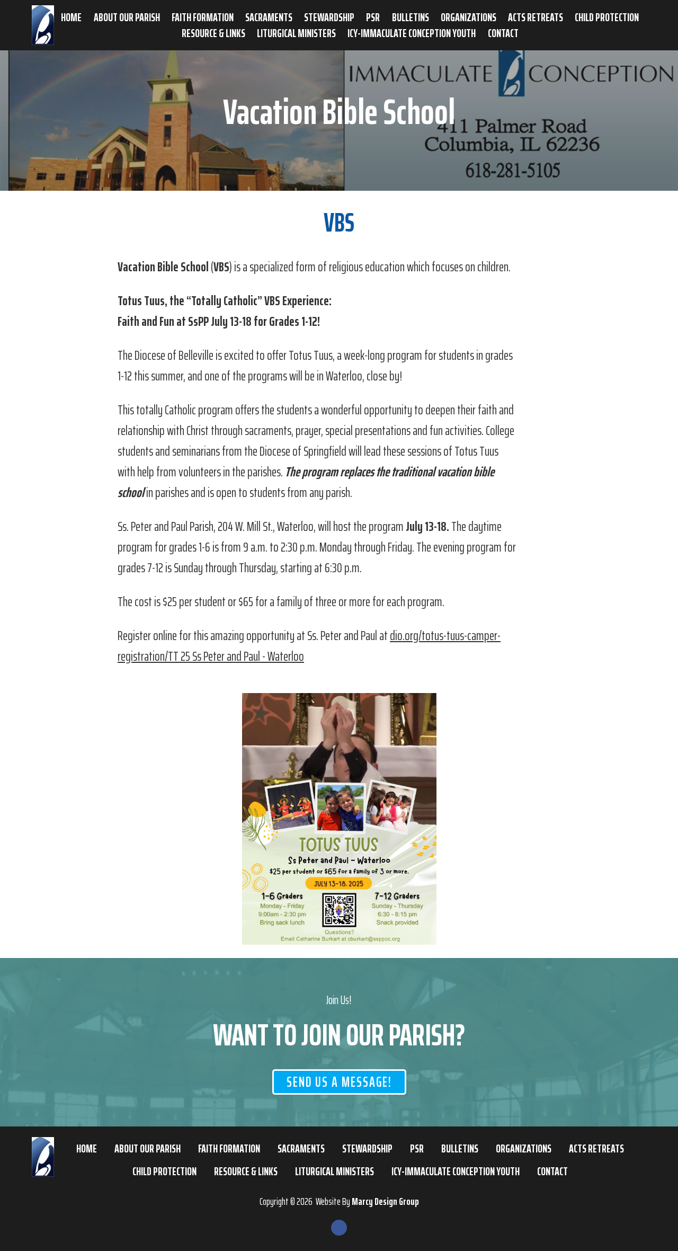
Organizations (468, 17)
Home (71, 17)
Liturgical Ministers (296, 33)
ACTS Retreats (535, 17)
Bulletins (410, 17)
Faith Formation (203, 17)
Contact (503, 33)
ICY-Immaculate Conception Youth (411, 33)
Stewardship (329, 17)
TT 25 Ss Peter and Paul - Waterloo (236, 656)
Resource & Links (213, 33)
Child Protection (607, 17)
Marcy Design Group (385, 1201)
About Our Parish (127, 17)
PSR (373, 17)
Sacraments (268, 17)
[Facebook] (339, 1228)
